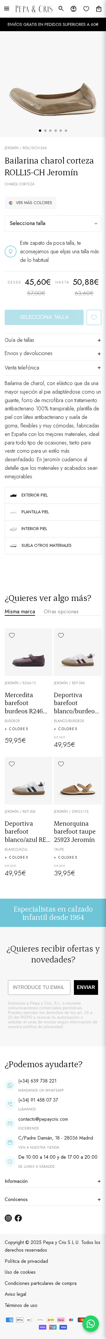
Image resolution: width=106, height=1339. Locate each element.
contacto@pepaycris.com (43, 1119)
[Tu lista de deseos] (86, 8)
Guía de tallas (19, 340)
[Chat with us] (90, 1323)
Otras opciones (61, 611)
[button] (30, 202)
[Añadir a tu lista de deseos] (94, 317)
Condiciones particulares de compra (41, 1283)
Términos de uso (21, 1305)
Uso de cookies (20, 1272)
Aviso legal (15, 1294)
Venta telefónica (22, 368)
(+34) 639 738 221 (37, 1080)
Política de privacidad (26, 1261)
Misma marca (20, 611)
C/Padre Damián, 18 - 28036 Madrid (55, 1138)
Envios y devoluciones (28, 353)
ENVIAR (86, 987)
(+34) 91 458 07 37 (38, 1100)
